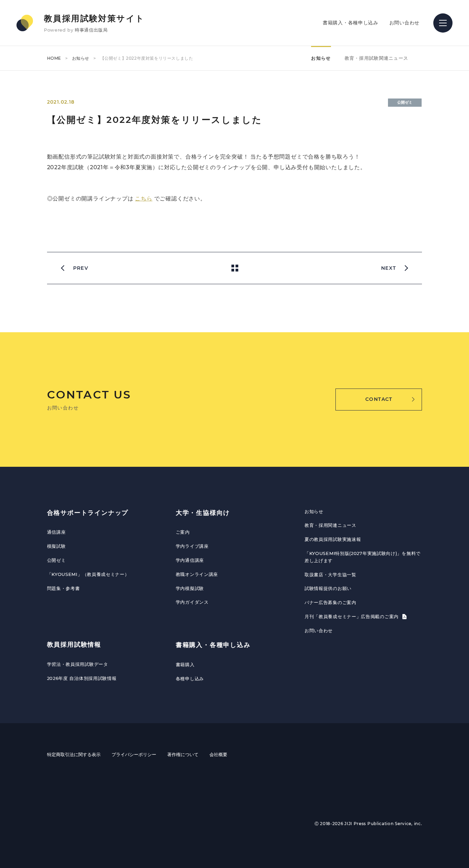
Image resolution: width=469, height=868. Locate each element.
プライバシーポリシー (134, 754)
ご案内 (183, 532)
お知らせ (80, 58)
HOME (54, 58)
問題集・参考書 (63, 588)
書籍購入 (185, 664)
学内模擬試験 (190, 588)
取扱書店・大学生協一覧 (330, 574)
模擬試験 (56, 546)
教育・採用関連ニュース (330, 525)
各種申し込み (190, 678)
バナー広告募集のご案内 (330, 602)
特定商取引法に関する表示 (74, 754)
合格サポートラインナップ (88, 513)
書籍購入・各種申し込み (350, 23)
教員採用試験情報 (74, 644)
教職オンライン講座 (197, 574)
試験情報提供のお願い (328, 588)
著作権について (182, 754)
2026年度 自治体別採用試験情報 (82, 678)
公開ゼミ (56, 560)
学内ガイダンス (192, 602)
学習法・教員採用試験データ (77, 664)
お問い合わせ (404, 23)
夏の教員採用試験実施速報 (333, 539)
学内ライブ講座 (192, 546)
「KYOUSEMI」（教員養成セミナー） (88, 574)
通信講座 (56, 532)
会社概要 (218, 754)
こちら (143, 198)
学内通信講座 (190, 560)
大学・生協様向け (203, 513)
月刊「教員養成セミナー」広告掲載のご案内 (352, 616)
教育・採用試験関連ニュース (377, 58)
